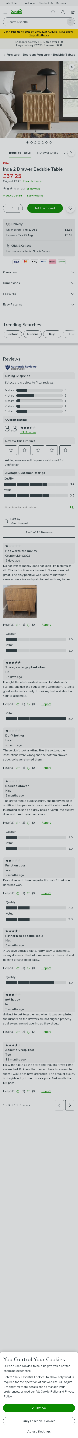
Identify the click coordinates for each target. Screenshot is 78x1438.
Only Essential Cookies (39, 1421)
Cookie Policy (49, 1392)
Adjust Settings (39, 1431)
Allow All (39, 1408)
